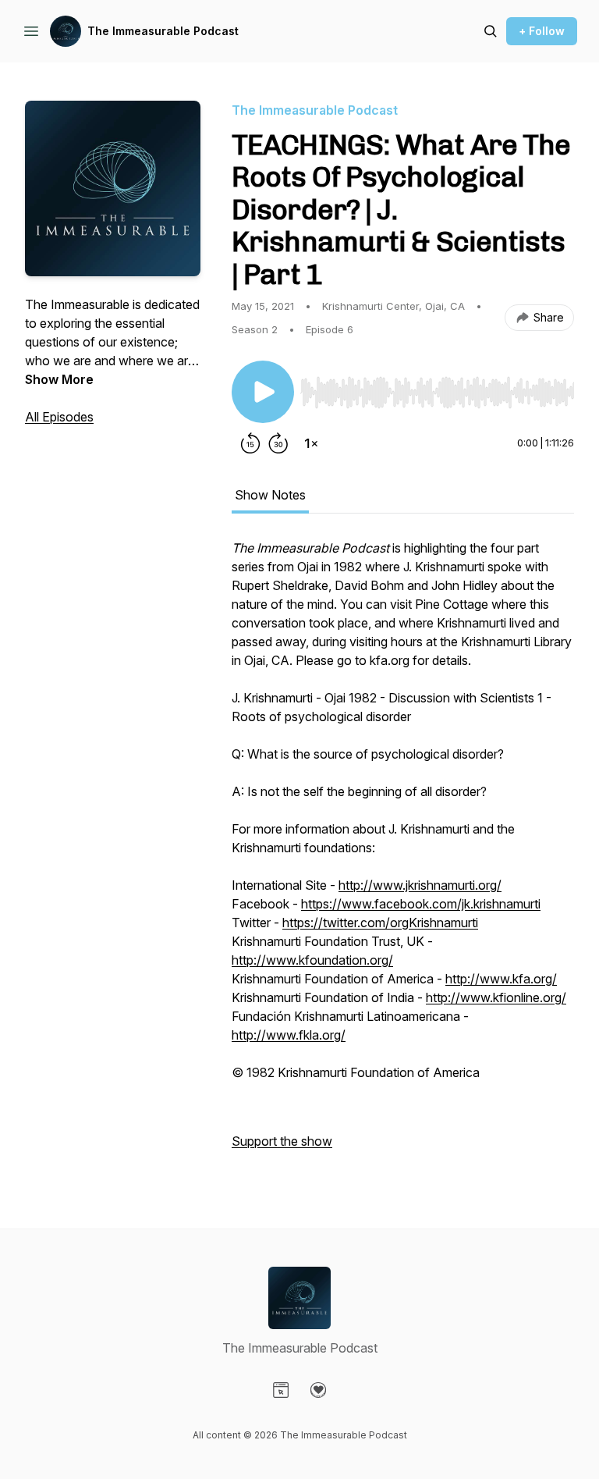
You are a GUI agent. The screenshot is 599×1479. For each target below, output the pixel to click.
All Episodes (59, 417)
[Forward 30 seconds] (278, 443)
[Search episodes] (490, 31)
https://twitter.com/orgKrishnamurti (380, 922)
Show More (59, 379)
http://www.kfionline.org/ (496, 997)
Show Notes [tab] (270, 495)
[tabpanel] (403, 852)
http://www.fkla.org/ (289, 1035)
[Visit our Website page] (281, 1390)
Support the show (282, 1141)
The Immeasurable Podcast (163, 30)
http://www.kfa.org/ (501, 979)
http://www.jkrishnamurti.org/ (420, 885)
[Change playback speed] (311, 443)
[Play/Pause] (263, 392)
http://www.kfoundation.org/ (312, 960)
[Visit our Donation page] (318, 1390)
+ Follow (542, 30)
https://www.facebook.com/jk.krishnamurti (421, 904)
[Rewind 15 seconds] (250, 443)
